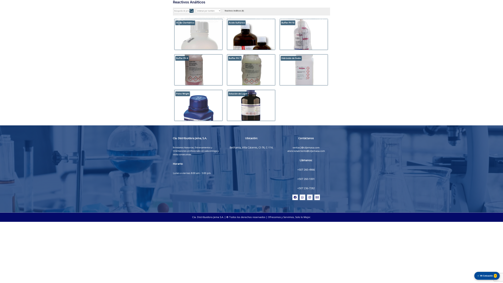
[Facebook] (295, 197)
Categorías (282, 19)
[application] (289, 19)
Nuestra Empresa (264, 19)
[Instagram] (310, 197)
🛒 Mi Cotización (486, 276)
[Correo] (317, 197)
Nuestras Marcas (302, 19)
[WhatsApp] (302, 197)
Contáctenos (322, 19)
